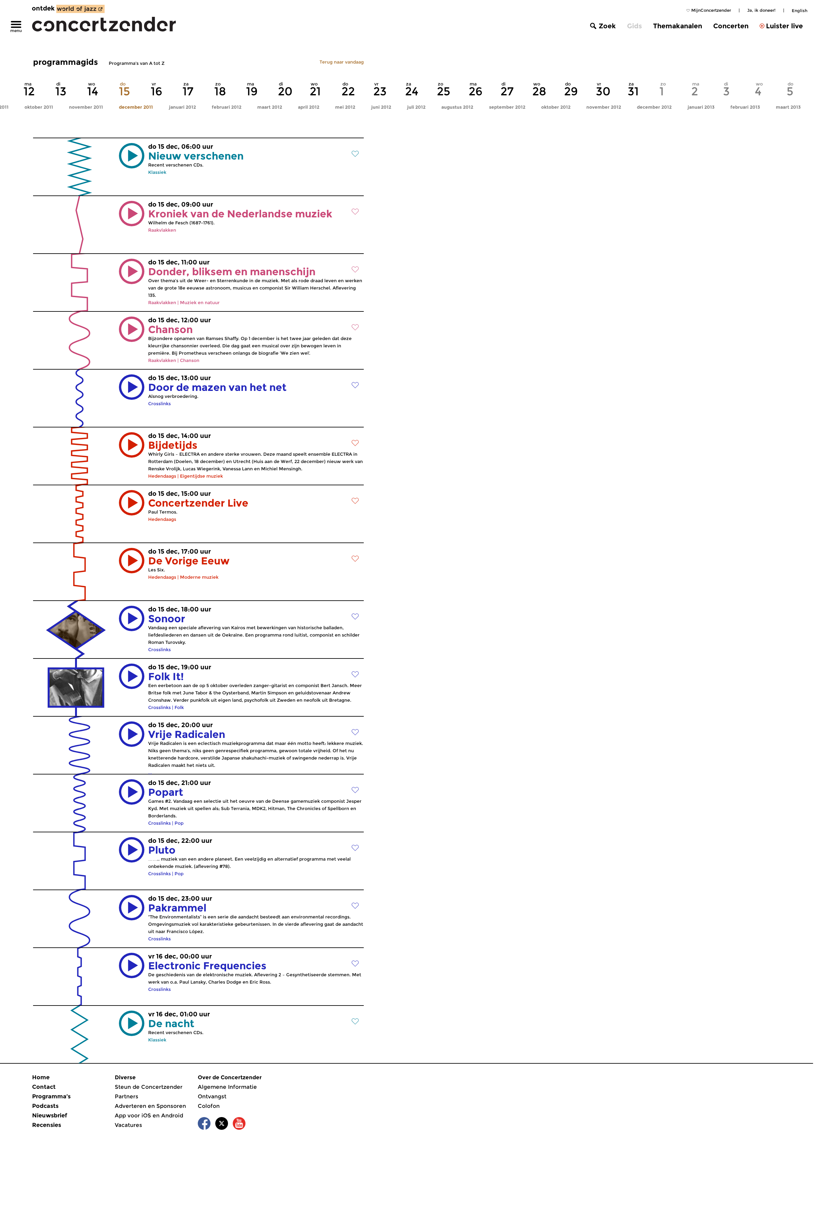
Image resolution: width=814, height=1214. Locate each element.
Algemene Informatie (227, 1087)
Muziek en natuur (200, 302)
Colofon (209, 1106)
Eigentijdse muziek (201, 476)
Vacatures (128, 1125)
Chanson (189, 360)
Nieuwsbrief (49, 1115)
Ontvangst (212, 1096)
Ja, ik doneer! (761, 10)
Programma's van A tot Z (136, 63)
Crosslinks (159, 403)
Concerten (730, 26)
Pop (179, 823)
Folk (179, 707)
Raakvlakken (162, 230)
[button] (131, 155)
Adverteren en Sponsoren (150, 1106)
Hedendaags (162, 476)
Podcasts (45, 1105)
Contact (44, 1086)
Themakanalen (677, 26)
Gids (634, 26)
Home (41, 1077)
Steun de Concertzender (149, 1087)
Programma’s (51, 1096)
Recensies (46, 1125)
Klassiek (157, 172)
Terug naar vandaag (342, 62)
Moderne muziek (199, 577)
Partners (126, 1096)
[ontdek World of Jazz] (80, 9)
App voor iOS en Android (149, 1115)
